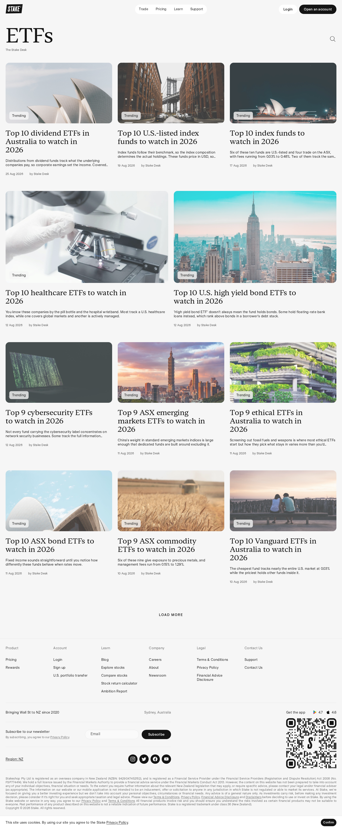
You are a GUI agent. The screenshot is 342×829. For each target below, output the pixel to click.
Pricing (11, 660)
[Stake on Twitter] (144, 759)
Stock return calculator (119, 683)
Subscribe (156, 734)
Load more (171, 615)
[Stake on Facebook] (155, 759)
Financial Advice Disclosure (210, 678)
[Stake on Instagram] (132, 759)
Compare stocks (114, 675)
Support (251, 660)
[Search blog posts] (332, 39)
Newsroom (157, 675)
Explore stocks (113, 667)
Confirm (328, 822)
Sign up (59, 667)
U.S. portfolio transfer (70, 675)
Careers (155, 660)
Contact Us (254, 667)
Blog (105, 660)
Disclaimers (254, 797)
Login (288, 9)
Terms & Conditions (212, 660)
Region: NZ (14, 759)
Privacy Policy (208, 667)
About (154, 667)
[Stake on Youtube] (166, 759)
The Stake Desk (16, 50)
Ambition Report (114, 691)
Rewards (13, 667)
